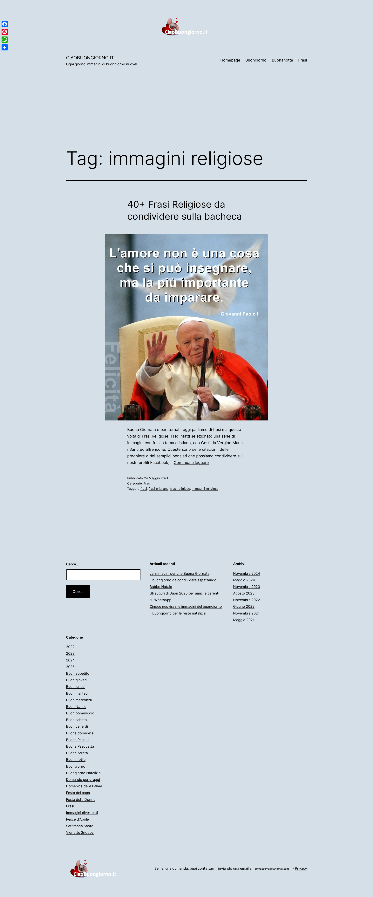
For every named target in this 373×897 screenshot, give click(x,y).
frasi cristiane (158, 489)
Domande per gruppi (83, 779)
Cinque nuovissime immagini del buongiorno (186, 606)
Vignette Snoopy (80, 832)
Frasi (302, 60)
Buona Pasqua (77, 740)
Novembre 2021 (246, 613)
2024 (70, 660)
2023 (70, 653)
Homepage (230, 60)
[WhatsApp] (5, 39)
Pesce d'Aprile (77, 819)
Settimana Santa (79, 826)
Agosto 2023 (243, 593)
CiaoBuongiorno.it (90, 58)
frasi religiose (180, 489)
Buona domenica (80, 733)
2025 (70, 667)
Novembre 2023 (246, 587)
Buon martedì (77, 693)
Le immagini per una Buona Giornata (179, 573)
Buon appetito (77, 673)
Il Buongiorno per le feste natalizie (178, 613)
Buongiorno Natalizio (83, 773)
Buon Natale (76, 707)
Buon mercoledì (79, 700)
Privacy (301, 868)
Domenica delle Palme (84, 786)
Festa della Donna (80, 799)
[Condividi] (5, 47)
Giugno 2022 (243, 606)
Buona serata (77, 753)
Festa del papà (78, 793)
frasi (143, 489)
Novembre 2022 (246, 600)
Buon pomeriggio (80, 713)
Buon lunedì (75, 687)
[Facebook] (5, 24)
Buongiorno (256, 60)
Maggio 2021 (243, 620)
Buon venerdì (77, 726)
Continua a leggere (191, 462)
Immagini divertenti (82, 813)
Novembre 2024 (246, 573)
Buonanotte (282, 60)
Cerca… (72, 564)
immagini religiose (205, 489)
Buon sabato (76, 720)
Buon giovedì (76, 680)
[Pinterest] (5, 32)
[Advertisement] (186, 113)
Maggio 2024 (244, 580)
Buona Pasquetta (80, 746)
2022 (70, 647)
